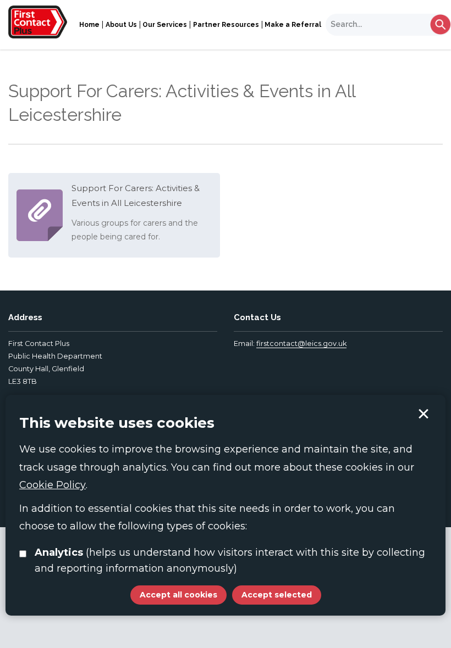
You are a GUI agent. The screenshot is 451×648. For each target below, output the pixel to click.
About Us (121, 25)
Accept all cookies (178, 595)
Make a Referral (293, 25)
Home (89, 25)
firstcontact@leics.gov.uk (301, 343)
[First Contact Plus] (37, 21)
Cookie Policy (52, 485)
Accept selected (423, 414)
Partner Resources (226, 25)
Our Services (164, 25)
